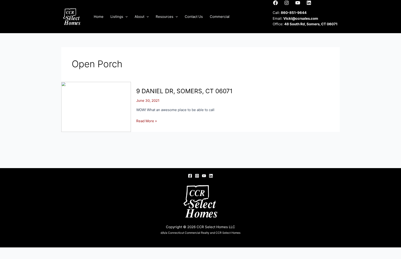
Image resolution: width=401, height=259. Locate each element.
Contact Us (194, 16)
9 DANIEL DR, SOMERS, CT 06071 (184, 91)
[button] (125, 16)
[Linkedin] (211, 176)
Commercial (220, 16)
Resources (164, 16)
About (139, 16)
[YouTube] (204, 176)
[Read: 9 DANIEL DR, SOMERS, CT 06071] (96, 106)
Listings (116, 16)
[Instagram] (197, 176)
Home (98, 16)
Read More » (146, 121)
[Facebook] (190, 176)
